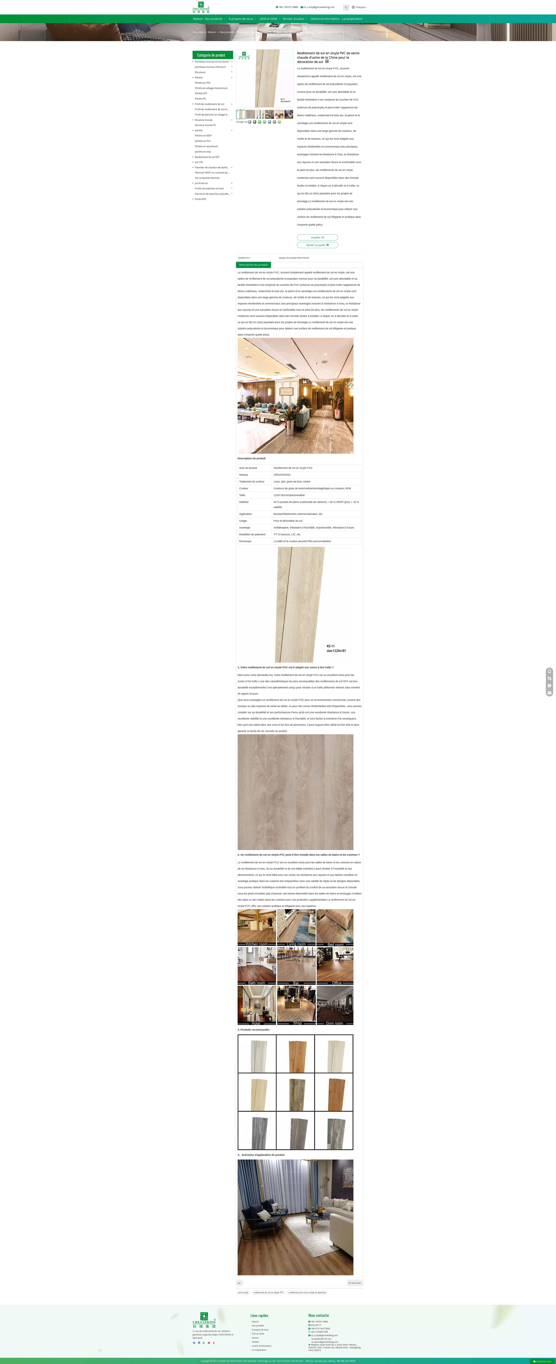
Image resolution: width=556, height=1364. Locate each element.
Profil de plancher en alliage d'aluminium (214, 114)
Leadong (331, 1361)
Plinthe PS (200, 98)
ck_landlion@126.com (321, 1338)
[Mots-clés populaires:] (346, 7)
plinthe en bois (203, 151)
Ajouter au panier (315, 245)
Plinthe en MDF (203, 135)
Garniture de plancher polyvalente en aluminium (214, 193)
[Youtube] (209, 1343)
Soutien (255, 1341)
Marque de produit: (288, 257)
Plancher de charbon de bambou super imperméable (214, 167)
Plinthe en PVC (203, 82)
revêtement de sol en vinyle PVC (268, 1292)
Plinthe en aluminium (206, 146)
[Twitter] (204, 1343)
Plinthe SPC (201, 93)
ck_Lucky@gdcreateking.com (319, 7)
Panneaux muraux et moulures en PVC (214, 61)
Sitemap (309, 1361)
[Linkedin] (199, 1343)
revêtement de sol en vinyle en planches (307, 1292)
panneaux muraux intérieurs (210, 66)
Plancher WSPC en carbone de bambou (214, 172)
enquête (315, 237)
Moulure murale (204, 120)
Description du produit (253, 264)
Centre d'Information (261, 1345)
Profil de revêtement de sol (209, 104)
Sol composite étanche (207, 177)
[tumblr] (214, 1343)
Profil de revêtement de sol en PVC (213, 109)
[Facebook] (194, 1343)
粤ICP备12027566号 (346, 1361)
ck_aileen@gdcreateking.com (324, 1342)
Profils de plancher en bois (209, 188)
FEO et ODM (258, 1333)
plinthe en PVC (203, 141)
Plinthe (199, 77)
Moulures (200, 72)
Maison (255, 1321)
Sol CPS (199, 162)
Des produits (258, 1325)
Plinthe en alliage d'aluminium (211, 88)
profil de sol (201, 183)
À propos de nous (260, 1329)
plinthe (199, 130)
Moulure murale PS (205, 125)
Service (255, 1337)
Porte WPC (201, 199)
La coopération (259, 1350)
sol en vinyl (243, 1292)
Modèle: (242, 257)
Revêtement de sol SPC (207, 157)
